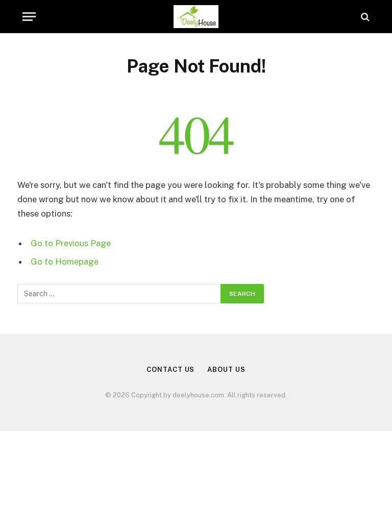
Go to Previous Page (71, 243)
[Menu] (29, 16)
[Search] (364, 16)
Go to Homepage (65, 261)
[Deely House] (196, 16)
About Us (226, 369)
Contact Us (170, 369)
